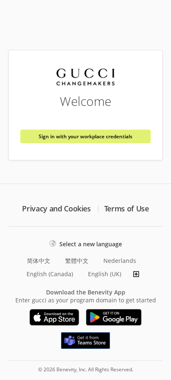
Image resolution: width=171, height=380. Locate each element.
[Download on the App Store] (54, 317)
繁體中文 (76, 261)
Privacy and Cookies (56, 208)
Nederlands (119, 261)
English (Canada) (50, 274)
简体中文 (38, 261)
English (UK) (104, 274)
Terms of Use (126, 208)
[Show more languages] (136, 274)
